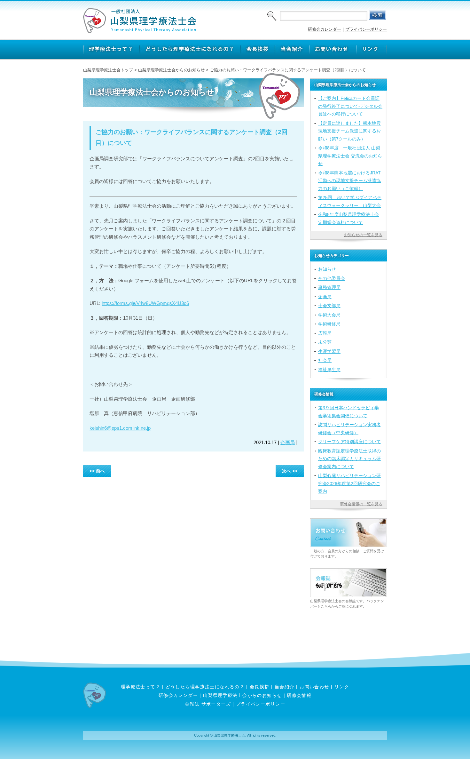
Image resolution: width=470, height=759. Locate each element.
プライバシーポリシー (366, 29)
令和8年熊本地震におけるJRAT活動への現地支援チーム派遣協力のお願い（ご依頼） (349, 180)
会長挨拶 (260, 686)
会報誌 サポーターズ (208, 704)
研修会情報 (299, 695)
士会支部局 (329, 305)
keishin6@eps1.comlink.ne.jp (120, 428)
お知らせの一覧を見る (363, 235)
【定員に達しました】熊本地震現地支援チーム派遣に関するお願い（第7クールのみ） (349, 131)
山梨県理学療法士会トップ (108, 70)
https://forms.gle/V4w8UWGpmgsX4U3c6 (145, 303)
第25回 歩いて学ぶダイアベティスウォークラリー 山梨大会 (349, 201)
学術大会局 (329, 314)
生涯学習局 (329, 351)
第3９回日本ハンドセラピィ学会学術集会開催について (348, 411)
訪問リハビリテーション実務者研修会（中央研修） (349, 428)
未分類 (325, 342)
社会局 (325, 360)
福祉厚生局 (329, 369)
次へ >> (289, 471)
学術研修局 (329, 323)
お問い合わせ (314, 686)
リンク (341, 686)
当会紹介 (284, 686)
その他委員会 (331, 278)
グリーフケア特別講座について (349, 441)
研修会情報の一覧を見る (361, 504)
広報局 (325, 333)
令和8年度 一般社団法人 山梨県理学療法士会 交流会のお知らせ (350, 155)
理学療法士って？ (141, 686)
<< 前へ (97, 471)
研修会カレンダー (324, 29)
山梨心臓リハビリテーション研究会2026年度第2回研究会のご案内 (349, 483)
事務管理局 (329, 287)
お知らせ (327, 269)
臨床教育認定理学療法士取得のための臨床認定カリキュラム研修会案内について (349, 458)
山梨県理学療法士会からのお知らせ (171, 70)
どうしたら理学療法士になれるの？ (205, 686)
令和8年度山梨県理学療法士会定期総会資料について (348, 218)
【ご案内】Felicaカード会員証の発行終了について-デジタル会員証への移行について (350, 106)
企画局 (287, 442)
